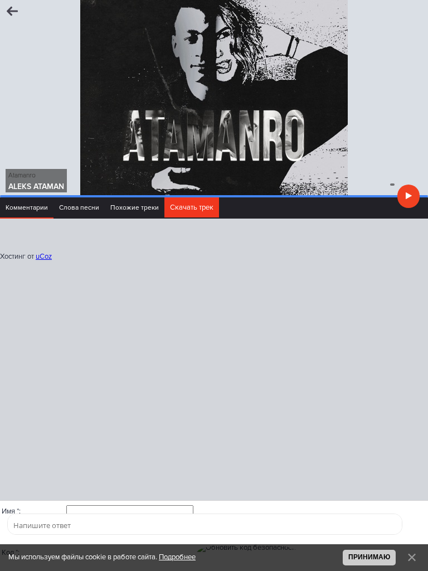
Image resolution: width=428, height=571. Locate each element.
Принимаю (369, 556)
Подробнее (177, 557)
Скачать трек (191, 207)
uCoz (44, 256)
